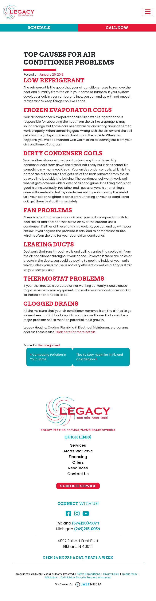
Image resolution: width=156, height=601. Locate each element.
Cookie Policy (129, 574)
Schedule (39, 27)
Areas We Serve (78, 451)
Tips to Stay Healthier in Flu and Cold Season (99, 356)
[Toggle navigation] (148, 12)
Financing (78, 456)
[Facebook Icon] (68, 513)
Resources (78, 468)
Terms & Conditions (88, 574)
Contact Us (78, 473)
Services (78, 445)
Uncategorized (49, 345)
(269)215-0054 (87, 529)
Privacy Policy (111, 574)
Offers (78, 462)
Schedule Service (78, 486)
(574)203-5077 (85, 523)
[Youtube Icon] (85, 513)
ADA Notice (51, 577)
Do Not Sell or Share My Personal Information (85, 577)
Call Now (117, 27)
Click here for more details (75, 332)
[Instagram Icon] (77, 513)
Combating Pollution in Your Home (48, 356)
